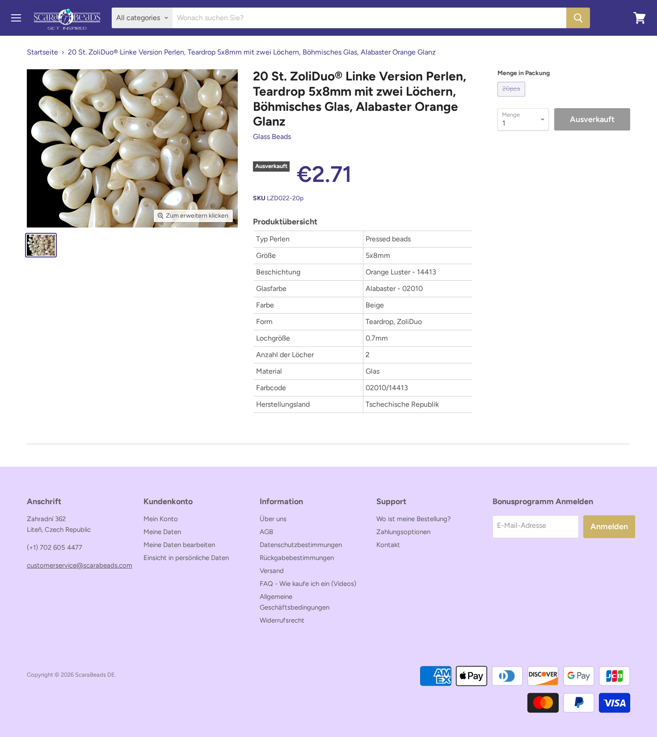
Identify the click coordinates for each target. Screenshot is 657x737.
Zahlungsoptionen (403, 532)
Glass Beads (272, 136)
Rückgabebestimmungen (297, 558)
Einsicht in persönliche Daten (186, 558)
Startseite (42, 52)
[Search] (578, 18)
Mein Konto (160, 519)
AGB (266, 532)
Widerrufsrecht (282, 620)
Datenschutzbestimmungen (301, 545)
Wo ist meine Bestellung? (413, 519)
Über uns (273, 519)
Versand (272, 571)
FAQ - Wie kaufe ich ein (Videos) (308, 584)
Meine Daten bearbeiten (179, 545)
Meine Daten (162, 532)
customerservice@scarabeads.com (79, 565)
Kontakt (388, 545)
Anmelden (609, 526)
